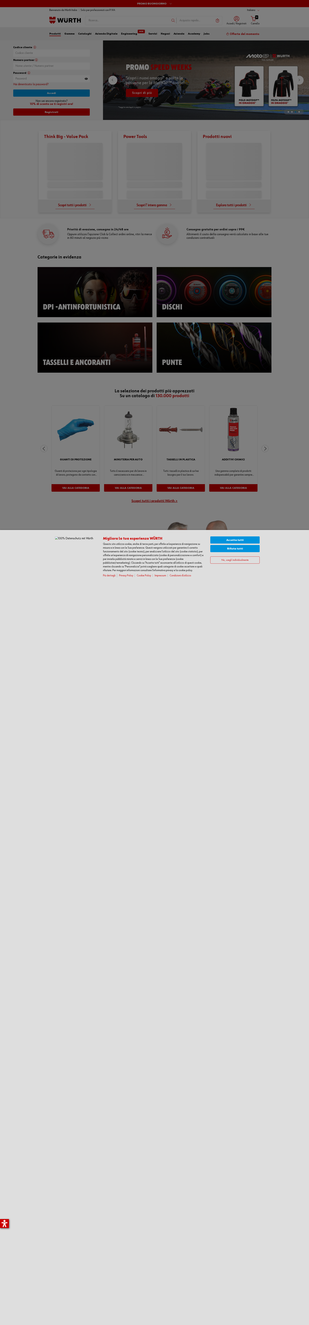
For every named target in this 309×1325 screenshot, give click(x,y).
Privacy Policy (126, 575)
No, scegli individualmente (235, 560)
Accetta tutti (235, 540)
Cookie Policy (144, 575)
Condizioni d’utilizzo (180, 575)
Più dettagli (109, 575)
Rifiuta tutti (235, 548)
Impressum (160, 575)
